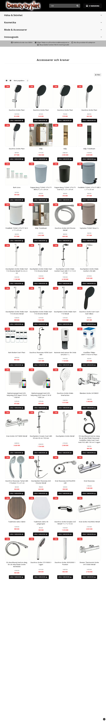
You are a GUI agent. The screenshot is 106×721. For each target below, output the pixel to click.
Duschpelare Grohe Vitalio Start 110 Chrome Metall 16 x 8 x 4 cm (17, 271)
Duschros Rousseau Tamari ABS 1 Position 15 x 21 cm (16, 482)
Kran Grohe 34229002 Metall (89, 522)
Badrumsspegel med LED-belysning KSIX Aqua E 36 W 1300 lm (17, 395)
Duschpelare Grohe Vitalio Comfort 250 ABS (89, 270)
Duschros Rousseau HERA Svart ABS (41, 353)
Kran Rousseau (89, 481)
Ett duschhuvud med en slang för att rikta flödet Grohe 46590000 (16, 564)
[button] (92, 5)
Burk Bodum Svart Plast (16, 352)
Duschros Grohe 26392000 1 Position (65, 563)
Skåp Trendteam (89, 149)
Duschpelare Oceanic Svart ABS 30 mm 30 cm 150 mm (41, 437)
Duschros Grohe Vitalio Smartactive (65, 394)
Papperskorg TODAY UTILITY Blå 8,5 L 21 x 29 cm (41, 188)
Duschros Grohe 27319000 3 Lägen (41, 563)
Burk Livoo (16, 187)
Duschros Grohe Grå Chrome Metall (65, 229)
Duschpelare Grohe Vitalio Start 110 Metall (65, 313)
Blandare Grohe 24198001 (89, 393)
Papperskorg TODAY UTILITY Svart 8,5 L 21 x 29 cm (65, 188)
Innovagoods (11, 36)
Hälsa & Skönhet (13, 15)
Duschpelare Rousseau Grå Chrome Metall (41, 482)
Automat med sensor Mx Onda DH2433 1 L (65, 353)
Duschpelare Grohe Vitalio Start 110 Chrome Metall (41, 270)
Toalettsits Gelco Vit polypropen (41, 523)
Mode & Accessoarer (15, 29)
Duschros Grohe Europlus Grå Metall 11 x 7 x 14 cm (65, 523)
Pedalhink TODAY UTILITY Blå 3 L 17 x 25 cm (89, 188)
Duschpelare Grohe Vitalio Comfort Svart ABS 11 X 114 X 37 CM (65, 271)
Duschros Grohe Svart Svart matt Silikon (89, 313)
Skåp (41, 149)
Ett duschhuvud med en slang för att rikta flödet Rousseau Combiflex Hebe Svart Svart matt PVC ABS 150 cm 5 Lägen (89, 439)
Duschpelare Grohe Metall (65, 436)
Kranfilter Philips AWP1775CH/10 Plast (89, 353)
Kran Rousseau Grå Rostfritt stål (65, 482)
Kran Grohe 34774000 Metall (16, 436)
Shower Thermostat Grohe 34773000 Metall (89, 563)
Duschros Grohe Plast (17, 110)
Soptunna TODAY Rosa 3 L (89, 228)
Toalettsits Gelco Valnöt (16, 522)
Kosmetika (10, 22)
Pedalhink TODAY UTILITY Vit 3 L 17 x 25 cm (16, 229)
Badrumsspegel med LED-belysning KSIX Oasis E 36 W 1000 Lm (41, 395)
